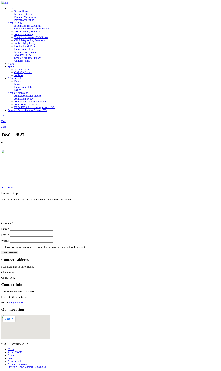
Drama (17, 81)
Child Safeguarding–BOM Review (32, 28)
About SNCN (15, 22)
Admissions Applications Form (30, 101)
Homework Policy (23, 49)
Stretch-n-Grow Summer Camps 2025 (27, 110)
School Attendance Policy (27, 57)
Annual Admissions (18, 92)
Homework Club (23, 87)
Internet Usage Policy (25, 52)
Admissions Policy (23, 34)
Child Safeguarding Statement (29, 40)
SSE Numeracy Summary (27, 31)
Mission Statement (23, 14)
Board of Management (25, 17)
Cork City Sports (23, 72)
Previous (7, 187)
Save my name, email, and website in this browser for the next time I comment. (45, 247)
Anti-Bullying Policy (25, 43)
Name (5, 228)
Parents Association (24, 19)
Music (17, 84)
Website (5, 240)
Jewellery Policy (22, 54)
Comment (7, 223)
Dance (17, 89)
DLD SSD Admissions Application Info (34, 107)
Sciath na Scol (21, 69)
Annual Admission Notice (27, 95)
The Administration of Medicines (31, 37)
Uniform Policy (22, 60)
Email (5, 234)
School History (22, 11)
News (11, 63)
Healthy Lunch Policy (25, 46)
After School (14, 78)
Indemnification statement (27, 25)
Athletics (18, 75)
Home (11, 8)
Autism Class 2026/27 (25, 104)
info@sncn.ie (16, 302)
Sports (11, 66)
